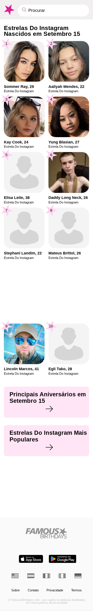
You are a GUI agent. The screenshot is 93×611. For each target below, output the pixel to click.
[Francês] (46, 575)
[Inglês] (15, 575)
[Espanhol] (30, 575)
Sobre (15, 590)
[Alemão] (78, 575)
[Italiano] (62, 575)
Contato (33, 590)
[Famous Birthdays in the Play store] (62, 559)
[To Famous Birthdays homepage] (9, 9)
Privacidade (54, 590)
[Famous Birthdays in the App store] (31, 559)
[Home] (46, 533)
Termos (76, 590)
